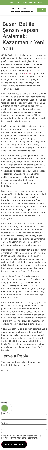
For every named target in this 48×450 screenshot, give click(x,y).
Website (5, 423)
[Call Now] (4, 408)
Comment (6, 370)
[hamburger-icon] (5, 10)
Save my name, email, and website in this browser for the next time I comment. (21, 437)
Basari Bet (29, 73)
